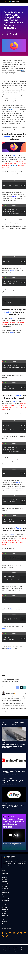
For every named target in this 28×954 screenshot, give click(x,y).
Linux (23, 71)
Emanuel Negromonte (8, 750)
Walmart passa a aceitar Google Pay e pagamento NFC (13, 806)
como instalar (10, 679)
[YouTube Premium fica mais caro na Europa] (14, 760)
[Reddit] (21, 932)
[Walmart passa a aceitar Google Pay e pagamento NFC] (14, 794)
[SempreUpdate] (14, 1)
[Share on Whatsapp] (10, 34)
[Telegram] (24, 932)
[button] (3, 2)
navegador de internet (7, 681)
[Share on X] (7, 34)
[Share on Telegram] (13, 34)
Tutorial (16, 681)
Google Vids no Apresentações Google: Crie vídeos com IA (12, 781)
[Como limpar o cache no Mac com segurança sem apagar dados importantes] (14, 734)
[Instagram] (25, 693)
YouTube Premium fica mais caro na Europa (13, 772)
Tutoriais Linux (7, 9)
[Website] (22, 693)
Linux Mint (13, 165)
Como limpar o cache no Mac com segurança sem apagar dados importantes (13, 746)
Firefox (10, 109)
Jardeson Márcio (9, 30)
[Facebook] (24, 693)
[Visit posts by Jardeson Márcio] (3, 693)
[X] (6, 932)
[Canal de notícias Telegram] (6, 936)
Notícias (12, 816)
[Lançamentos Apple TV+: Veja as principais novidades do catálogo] (14, 835)
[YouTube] (10, 932)
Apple (5, 816)
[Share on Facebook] (5, 34)
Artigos (5, 769)
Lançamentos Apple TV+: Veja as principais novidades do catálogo (14, 822)
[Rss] (3, 936)
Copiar (23, 185)
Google (5, 778)
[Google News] (13, 932)
